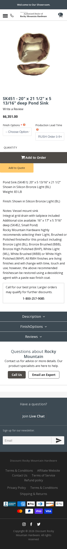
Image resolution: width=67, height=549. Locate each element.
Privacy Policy (16, 488)
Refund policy (33, 480)
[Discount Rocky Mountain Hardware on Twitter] (39, 524)
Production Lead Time (48, 125)
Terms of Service (43, 475)
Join (33, 416)
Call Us (17, 375)
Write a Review (13, 109)
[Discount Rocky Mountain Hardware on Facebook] (31, 524)
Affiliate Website (48, 470)
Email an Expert (43, 375)
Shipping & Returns (33, 494)
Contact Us (19, 475)
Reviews (31, 336)
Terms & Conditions (19, 470)
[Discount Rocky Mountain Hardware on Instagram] (24, 524)
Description (31, 316)
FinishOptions (31, 326)
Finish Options (11, 125)
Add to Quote (17, 168)
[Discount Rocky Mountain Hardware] (33, 14)
